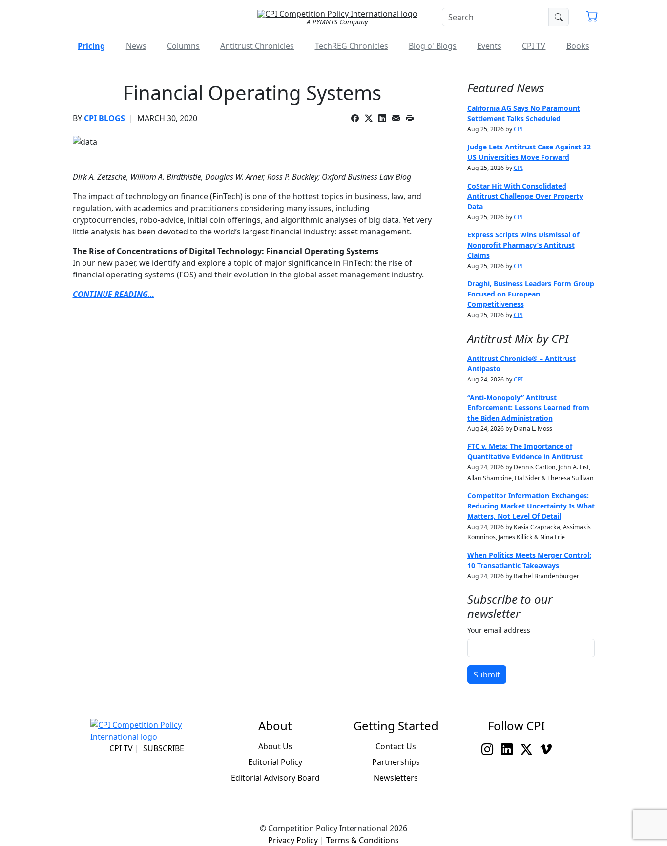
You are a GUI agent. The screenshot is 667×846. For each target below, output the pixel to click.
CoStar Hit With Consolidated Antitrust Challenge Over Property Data (525, 196)
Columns (183, 46)
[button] (592, 17)
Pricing (91, 46)
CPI (518, 129)
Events (489, 46)
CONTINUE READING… (113, 294)
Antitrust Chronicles (257, 46)
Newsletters (396, 777)
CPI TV (533, 46)
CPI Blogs (104, 118)
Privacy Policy (293, 840)
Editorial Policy (275, 762)
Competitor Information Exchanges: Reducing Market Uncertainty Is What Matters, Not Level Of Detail (531, 506)
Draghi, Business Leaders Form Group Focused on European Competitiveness (530, 294)
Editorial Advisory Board (275, 777)
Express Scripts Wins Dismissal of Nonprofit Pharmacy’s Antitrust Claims (523, 245)
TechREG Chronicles (351, 46)
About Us (275, 746)
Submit (487, 674)
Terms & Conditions (362, 840)
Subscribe (163, 748)
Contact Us (395, 746)
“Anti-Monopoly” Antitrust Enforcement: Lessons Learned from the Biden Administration (528, 408)
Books (577, 46)
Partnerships (396, 762)
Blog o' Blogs (433, 46)
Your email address (498, 629)
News (136, 46)
